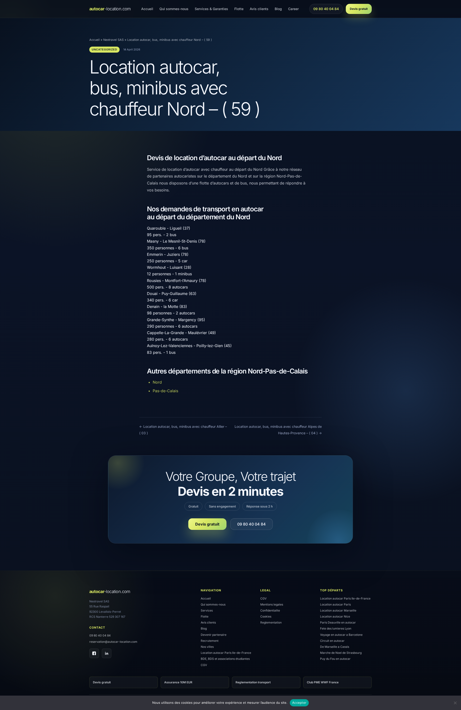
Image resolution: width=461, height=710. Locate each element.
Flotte (238, 9)
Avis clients (259, 9)
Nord (157, 382)
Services (207, 610)
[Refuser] (455, 702)
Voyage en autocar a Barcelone (341, 635)
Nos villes (207, 647)
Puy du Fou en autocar (335, 659)
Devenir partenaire (213, 635)
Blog (278, 9)
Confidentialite (270, 610)
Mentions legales (271, 604)
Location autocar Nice (335, 616)
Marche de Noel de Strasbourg (341, 653)
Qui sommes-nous (173, 9)
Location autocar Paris (335, 604)
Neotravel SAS (113, 40)
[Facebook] (94, 653)
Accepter (299, 702)
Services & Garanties (211, 9)
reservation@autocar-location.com (113, 641)
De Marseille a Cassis (334, 647)
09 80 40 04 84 (326, 10)
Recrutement (209, 641)
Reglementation (271, 622)
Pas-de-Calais (165, 390)
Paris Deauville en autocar (338, 622)
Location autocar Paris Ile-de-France (226, 653)
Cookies (265, 616)
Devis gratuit (359, 9)
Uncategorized (104, 49)
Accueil (147, 9)
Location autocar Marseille (338, 610)
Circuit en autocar (332, 641)
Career (293, 9)
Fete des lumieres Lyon (335, 628)
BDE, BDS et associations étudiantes (225, 659)
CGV (204, 665)
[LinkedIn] (106, 653)
